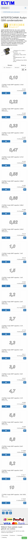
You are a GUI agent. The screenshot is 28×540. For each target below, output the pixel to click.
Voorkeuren (12, 535)
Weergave (10, 65)
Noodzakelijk (5, 535)
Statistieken (19, 535)
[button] (5, 7)
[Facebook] (3, 513)
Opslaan (24, 538)
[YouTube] (10, 513)
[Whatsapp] (7, 513)
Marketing (4, 537)
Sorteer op (23, 65)
